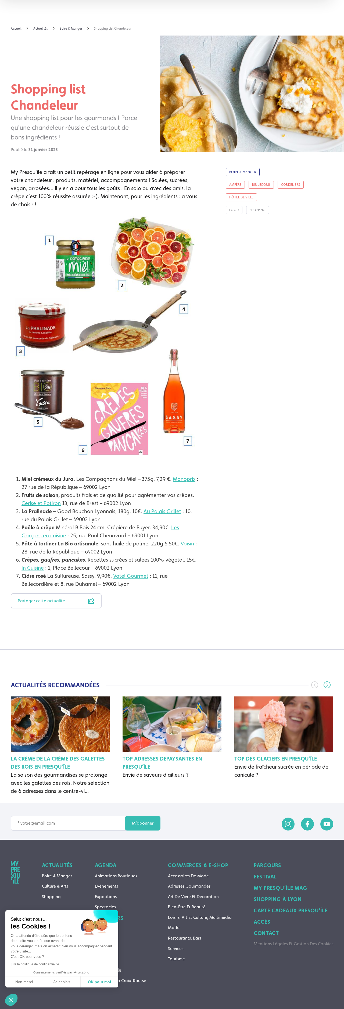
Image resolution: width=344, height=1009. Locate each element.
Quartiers (109, 918)
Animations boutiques (116, 875)
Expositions (106, 896)
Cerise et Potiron (41, 503)
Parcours (267, 865)
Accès (262, 922)
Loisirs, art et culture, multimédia (200, 917)
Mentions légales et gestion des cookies (293, 943)
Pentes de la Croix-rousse (120, 980)
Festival (265, 876)
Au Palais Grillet (162, 511)
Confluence (106, 949)
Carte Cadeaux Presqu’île (291, 910)
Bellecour (104, 938)
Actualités (57, 865)
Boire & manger (57, 875)
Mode (174, 927)
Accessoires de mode (188, 875)
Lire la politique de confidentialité (35, 964)
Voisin (187, 543)
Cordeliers (104, 959)
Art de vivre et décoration (193, 896)
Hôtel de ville (108, 970)
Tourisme (176, 958)
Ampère (102, 928)
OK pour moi (99, 982)
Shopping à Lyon (278, 899)
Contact (266, 933)
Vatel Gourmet (130, 576)
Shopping (51, 896)
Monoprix (184, 479)
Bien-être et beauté (187, 906)
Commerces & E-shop (198, 865)
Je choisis (61, 982)
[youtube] (326, 824)
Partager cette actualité (41, 600)
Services (175, 948)
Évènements (106, 886)
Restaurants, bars (184, 938)
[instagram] (288, 824)
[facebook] (307, 824)
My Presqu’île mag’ (281, 888)
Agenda (106, 865)
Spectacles (105, 906)
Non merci (24, 982)
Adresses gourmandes (189, 886)
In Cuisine (33, 568)
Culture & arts (55, 886)
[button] (327, 684)
